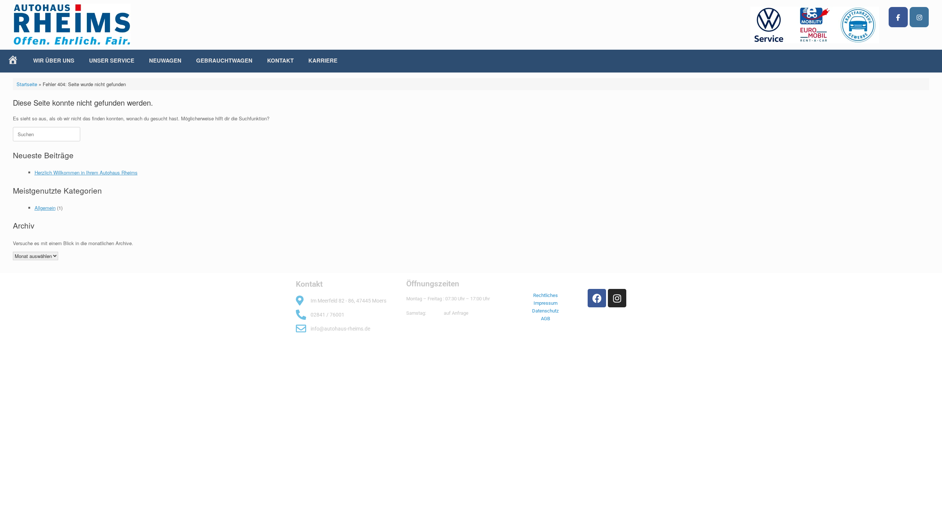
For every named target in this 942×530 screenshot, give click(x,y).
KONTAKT (280, 60)
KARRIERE (322, 60)
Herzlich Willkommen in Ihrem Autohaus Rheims (86, 172)
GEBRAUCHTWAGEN (224, 60)
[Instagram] (919, 17)
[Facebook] (898, 17)
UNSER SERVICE (111, 60)
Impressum (545, 303)
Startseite (27, 84)
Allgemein (45, 207)
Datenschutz (545, 311)
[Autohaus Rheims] (72, 25)
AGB (545, 318)
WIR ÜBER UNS (53, 60)
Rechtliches (545, 295)
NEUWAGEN (165, 60)
